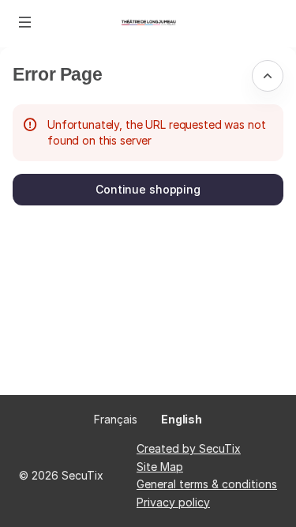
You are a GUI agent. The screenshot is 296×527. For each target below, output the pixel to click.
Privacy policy (173, 502)
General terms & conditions (207, 484)
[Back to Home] (148, 23)
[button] (25, 22)
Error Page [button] (57, 74)
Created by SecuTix (189, 448)
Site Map (160, 466)
